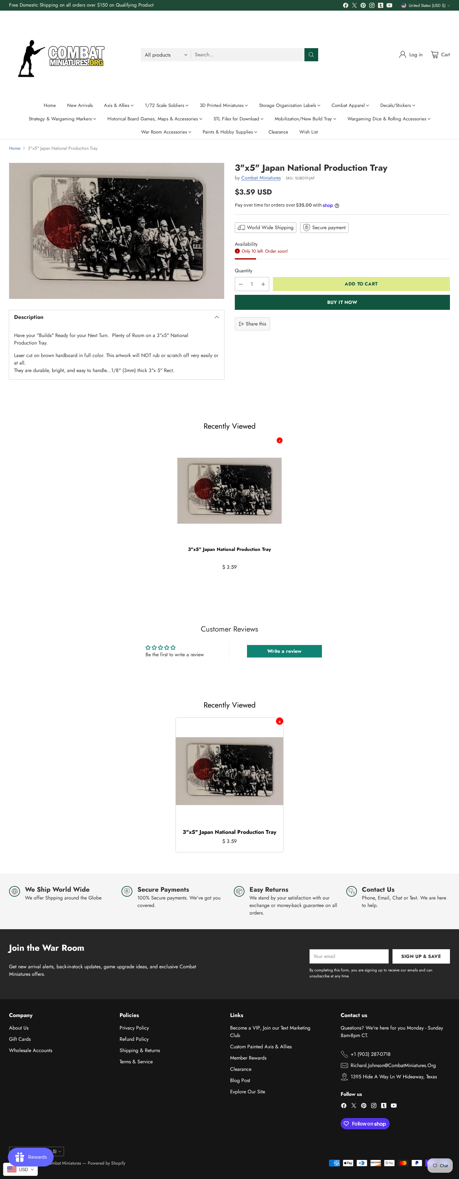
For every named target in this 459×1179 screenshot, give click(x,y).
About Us (18, 1027)
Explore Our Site (247, 1091)
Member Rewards (248, 1057)
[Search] (311, 54)
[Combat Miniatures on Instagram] (372, 6)
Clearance (240, 1069)
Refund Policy (134, 1039)
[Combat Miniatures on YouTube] (389, 6)
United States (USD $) (427, 5)
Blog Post (240, 1080)
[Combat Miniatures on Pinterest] (363, 6)
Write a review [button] (284, 651)
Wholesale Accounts (30, 1050)
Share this (256, 323)
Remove (280, 440)
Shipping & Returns (140, 1050)
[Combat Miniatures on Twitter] (354, 6)
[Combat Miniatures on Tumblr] (381, 6)
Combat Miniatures (261, 177)
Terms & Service (136, 1061)
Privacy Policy (134, 1027)
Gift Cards (20, 1039)
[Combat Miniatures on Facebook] (346, 6)
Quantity (243, 270)
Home (14, 148)
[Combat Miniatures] (63, 55)
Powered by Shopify (106, 1163)
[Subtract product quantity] (240, 284)
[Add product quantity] (263, 284)
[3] (116, 231)
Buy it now (342, 302)
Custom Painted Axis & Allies (261, 1046)
